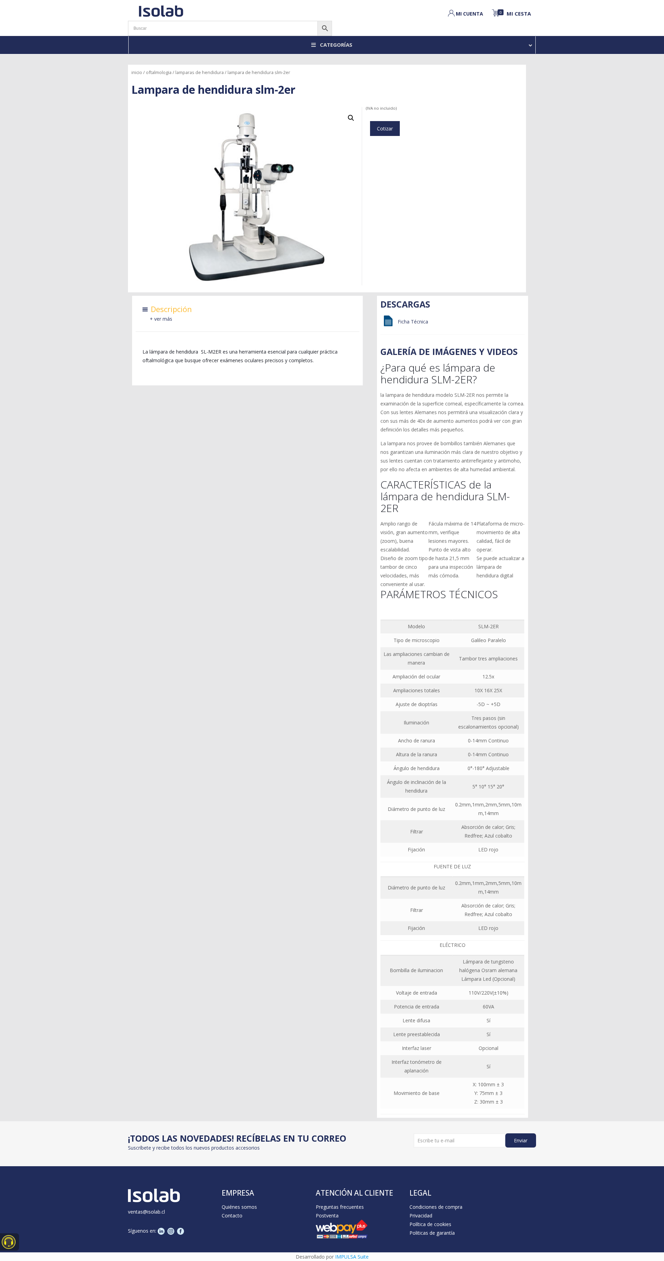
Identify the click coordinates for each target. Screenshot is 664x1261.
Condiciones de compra (435, 1207)
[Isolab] (161, 10)
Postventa (327, 1215)
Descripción (171, 309)
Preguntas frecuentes (340, 1207)
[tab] (171, 311)
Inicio (136, 72)
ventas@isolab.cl (146, 1211)
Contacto (232, 1215)
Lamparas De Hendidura (199, 72)
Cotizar (385, 128)
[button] (351, 118)
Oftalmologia (159, 72)
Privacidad (420, 1215)
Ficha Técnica (413, 321)
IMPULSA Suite (352, 1256)
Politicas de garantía (432, 1233)
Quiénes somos (239, 1207)
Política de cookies (430, 1224)
